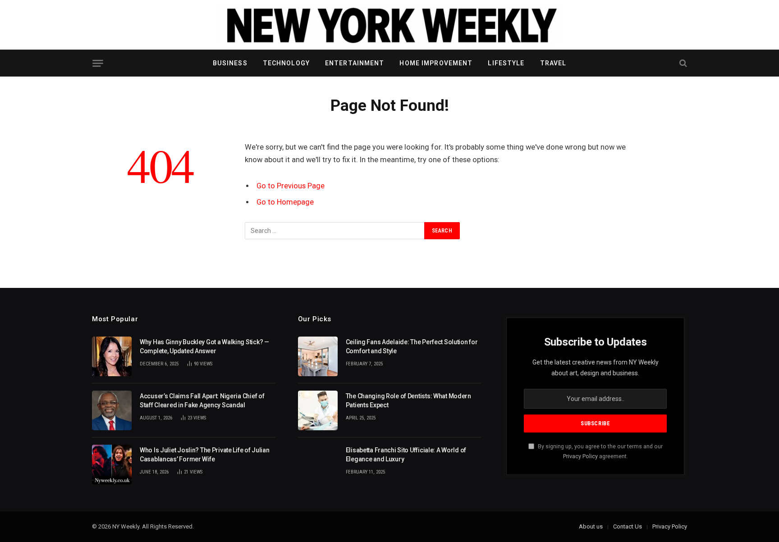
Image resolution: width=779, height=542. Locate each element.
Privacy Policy (580, 456)
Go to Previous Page (291, 186)
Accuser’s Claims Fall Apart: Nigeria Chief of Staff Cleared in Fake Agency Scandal (202, 400)
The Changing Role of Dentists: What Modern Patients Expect (408, 400)
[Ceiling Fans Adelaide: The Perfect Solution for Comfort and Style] (318, 356)
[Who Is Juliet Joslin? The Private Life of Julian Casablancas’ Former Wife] (112, 464)
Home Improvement (435, 63)
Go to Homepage (285, 202)
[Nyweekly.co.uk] (389, 25)
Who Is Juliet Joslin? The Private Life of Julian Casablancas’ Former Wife (205, 454)
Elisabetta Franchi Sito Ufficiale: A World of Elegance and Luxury (406, 454)
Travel (553, 63)
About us (591, 526)
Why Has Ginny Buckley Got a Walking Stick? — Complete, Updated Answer (204, 346)
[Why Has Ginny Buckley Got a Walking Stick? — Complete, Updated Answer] (112, 356)
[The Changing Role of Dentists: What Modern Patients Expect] (318, 410)
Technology (286, 63)
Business (230, 63)
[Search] (682, 63)
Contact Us (627, 526)
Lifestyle (506, 63)
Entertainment (355, 63)
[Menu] (97, 63)
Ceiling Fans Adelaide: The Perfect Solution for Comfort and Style (412, 346)
